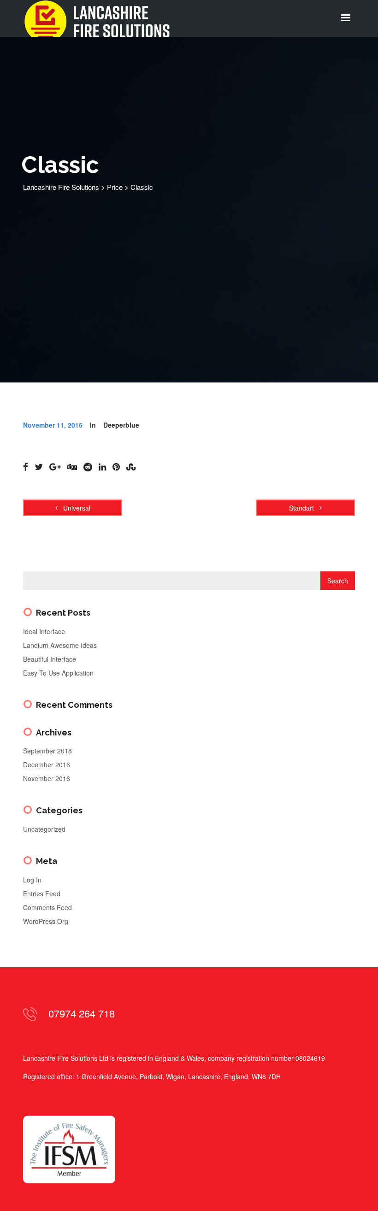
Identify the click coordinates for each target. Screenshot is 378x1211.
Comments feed (47, 907)
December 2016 (46, 764)
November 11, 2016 (53, 424)
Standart (302, 507)
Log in (32, 879)
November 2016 (46, 778)
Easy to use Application (58, 672)
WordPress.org (45, 921)
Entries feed (41, 893)
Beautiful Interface (49, 659)
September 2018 (47, 750)
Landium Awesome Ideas (60, 645)
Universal (75, 507)
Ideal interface (44, 631)
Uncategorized (44, 829)
